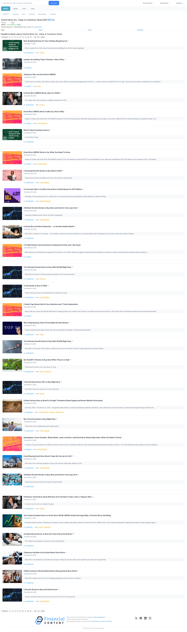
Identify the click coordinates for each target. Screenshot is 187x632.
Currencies (31, 14)
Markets (5, 9)
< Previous (4, 37)
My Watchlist (164, 3)
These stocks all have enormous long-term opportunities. (44, 482)
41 (38, 37)
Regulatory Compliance (45, 201)
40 (35, 37)
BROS (51, 19)
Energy (41, 334)
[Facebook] (141, 620)
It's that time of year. (32, 137)
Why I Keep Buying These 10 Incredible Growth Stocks (47, 323)
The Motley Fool (29, 52)
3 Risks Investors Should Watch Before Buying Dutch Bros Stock (51, 571)
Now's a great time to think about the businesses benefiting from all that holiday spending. (55, 48)
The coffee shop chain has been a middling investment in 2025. (46, 100)
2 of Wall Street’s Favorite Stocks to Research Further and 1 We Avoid (52, 245)
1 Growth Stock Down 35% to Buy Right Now (43, 382)
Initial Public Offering (42, 123)
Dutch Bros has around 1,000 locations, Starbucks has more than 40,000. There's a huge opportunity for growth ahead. (64, 348)
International (42, 14)
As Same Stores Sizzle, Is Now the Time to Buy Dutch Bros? (49, 534)
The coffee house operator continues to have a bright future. (45, 541)
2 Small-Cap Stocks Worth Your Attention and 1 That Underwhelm (51, 304)
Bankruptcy (52, 412)
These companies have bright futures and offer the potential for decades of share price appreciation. (58, 330)
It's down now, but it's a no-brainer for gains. (39, 504)
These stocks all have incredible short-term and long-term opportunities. (49, 178)
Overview (16, 14)
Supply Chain (47, 527)
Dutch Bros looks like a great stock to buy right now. (42, 389)
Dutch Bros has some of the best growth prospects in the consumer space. (50, 274)
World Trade (42, 278)
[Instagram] (150, 620)
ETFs (24, 9)
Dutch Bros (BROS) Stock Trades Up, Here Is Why (44, 112)
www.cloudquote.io (99, 617)
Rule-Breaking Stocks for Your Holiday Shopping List (46, 41)
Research (140, 30)
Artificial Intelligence (42, 164)
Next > (43, 37)
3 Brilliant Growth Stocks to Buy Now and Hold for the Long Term (51, 208)
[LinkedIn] (145, 620)
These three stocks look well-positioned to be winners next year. (46, 293)
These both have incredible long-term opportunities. (42, 426)
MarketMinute (29, 412)
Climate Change (59, 412)
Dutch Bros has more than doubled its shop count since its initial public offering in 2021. (54, 463)
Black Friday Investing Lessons (37, 130)
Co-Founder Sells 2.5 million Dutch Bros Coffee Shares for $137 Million (54, 189)
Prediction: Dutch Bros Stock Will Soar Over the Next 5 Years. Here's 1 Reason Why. (59, 497)
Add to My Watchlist (36, 27)
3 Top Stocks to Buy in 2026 (36, 286)
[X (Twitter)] (136, 620)
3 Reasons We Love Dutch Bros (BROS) (40, 74)
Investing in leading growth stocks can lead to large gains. (44, 215)
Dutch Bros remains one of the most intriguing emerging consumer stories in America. (53, 578)
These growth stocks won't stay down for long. (40, 367)
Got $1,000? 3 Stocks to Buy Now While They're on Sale (47, 360)
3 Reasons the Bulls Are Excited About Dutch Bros (45, 552)
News (23, 14)
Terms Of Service (107, 621)
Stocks (15, 9)
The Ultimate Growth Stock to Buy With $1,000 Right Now (48, 267)
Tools (32, 9)
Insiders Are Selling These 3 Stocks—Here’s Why (45, 59)
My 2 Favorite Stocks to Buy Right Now (40, 419)
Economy (42, 52)
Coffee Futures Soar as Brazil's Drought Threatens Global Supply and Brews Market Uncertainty (63, 400)
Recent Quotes (147, 3)
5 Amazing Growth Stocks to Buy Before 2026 (44, 171)
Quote (41, 30)
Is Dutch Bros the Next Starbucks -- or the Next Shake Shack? (50, 226)
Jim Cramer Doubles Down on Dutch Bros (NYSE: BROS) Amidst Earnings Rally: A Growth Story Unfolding (67, 515)
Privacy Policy (95, 621)
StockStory (28, 86)
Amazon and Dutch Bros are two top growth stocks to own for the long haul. (50, 597)
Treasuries (52, 14)
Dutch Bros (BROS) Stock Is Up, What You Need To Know (47, 152)
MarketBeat (28, 67)
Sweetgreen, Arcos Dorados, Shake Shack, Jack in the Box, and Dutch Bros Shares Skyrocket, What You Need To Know (73, 437)
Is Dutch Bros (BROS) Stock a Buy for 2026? (43, 93)
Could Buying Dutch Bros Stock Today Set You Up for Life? (49, 456)
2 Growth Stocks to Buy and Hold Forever (41, 589)
